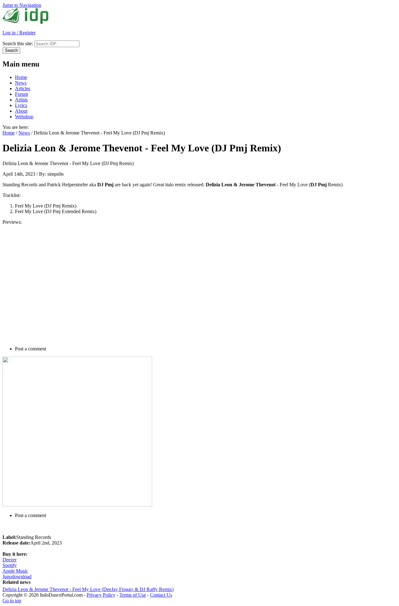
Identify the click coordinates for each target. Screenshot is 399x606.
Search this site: (18, 43)
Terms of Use (132, 595)
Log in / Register (19, 32)
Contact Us (161, 595)
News (20, 83)
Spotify (9, 565)
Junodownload (16, 576)
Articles (22, 88)
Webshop (24, 116)
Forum (21, 94)
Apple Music (15, 571)
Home (21, 77)
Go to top (11, 600)
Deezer (9, 559)
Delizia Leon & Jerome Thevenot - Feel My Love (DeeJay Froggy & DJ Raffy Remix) (88, 589)
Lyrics (21, 105)
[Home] (25, 22)
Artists (21, 99)
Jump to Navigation (21, 5)
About (21, 111)
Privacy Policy (101, 595)
